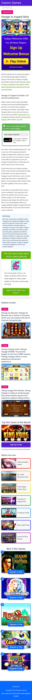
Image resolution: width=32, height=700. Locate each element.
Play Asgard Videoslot (11, 134)
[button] (4, 27)
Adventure (7, 12)
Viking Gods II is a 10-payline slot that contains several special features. (15, 117)
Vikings (4, 309)
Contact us (16, 686)
